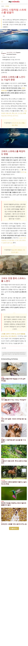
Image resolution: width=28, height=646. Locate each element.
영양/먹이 (3, 398)
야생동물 (7, 6)
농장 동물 (3, 480)
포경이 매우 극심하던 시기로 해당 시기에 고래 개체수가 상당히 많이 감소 (13, 240)
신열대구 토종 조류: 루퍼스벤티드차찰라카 (14, 462)
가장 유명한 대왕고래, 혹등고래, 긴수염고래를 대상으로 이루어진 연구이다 (14, 113)
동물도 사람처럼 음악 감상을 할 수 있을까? (13, 441)
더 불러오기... (14, 528)
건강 (2, 417)
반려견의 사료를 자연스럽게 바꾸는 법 (14, 524)
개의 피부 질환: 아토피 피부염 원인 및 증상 (13, 420)
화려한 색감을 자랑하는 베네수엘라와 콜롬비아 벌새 (13, 504)
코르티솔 (23, 172)
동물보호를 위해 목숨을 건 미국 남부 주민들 (13, 380)
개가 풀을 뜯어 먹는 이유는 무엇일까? (13, 400)
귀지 (20, 169)
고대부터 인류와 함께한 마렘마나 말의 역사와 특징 (14, 483)
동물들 (2, 6)
